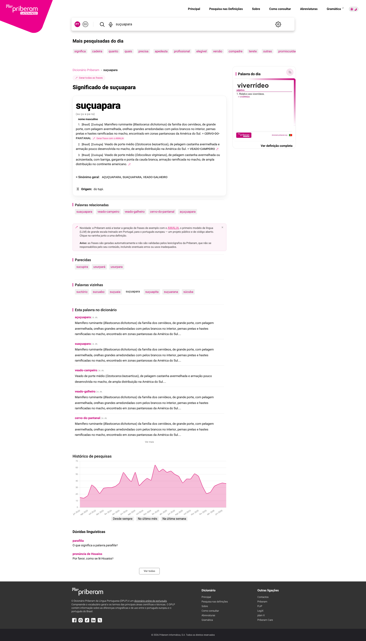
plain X (261, 615)
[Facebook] (74, 622)
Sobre (256, 9)
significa (80, 51)
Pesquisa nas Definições (226, 9)
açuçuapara (188, 211)
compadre (235, 51)
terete (253, 51)
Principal (194, 9)
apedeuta (161, 51)
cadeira (97, 51)
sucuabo (98, 292)
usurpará (99, 267)
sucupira (82, 267)
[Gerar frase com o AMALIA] (217, 149)
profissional (182, 51)
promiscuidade (288, 51)
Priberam (262, 601)
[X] (100, 622)
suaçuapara (84, 211)
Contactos (263, 597)
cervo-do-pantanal (162, 211)
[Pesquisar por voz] (111, 24)
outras (267, 51)
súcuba (188, 292)
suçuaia (115, 292)
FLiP (259, 606)
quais (128, 51)
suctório (81, 292)
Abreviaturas (309, 9)
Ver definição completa (276, 146)
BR (85, 24)
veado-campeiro (108, 211)
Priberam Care (265, 620)
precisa (143, 51)
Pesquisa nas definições (215, 601)
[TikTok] (87, 622)
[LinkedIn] (93, 622)
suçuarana (171, 292)
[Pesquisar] (102, 24)
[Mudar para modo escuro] (353, 9)
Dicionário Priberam (86, 70)
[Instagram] (80, 622)
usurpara (117, 267)
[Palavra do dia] (289, 72)
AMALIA (173, 228)
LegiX (260, 611)
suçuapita (152, 292)
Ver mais (149, 442)
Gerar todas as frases (91, 77)
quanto (113, 51)
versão (217, 51)
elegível (201, 51)
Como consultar (280, 9)
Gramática (334, 9)
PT (77, 24)
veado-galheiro (135, 211)
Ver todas (149, 571)
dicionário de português (150, 601)
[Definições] (278, 24)
